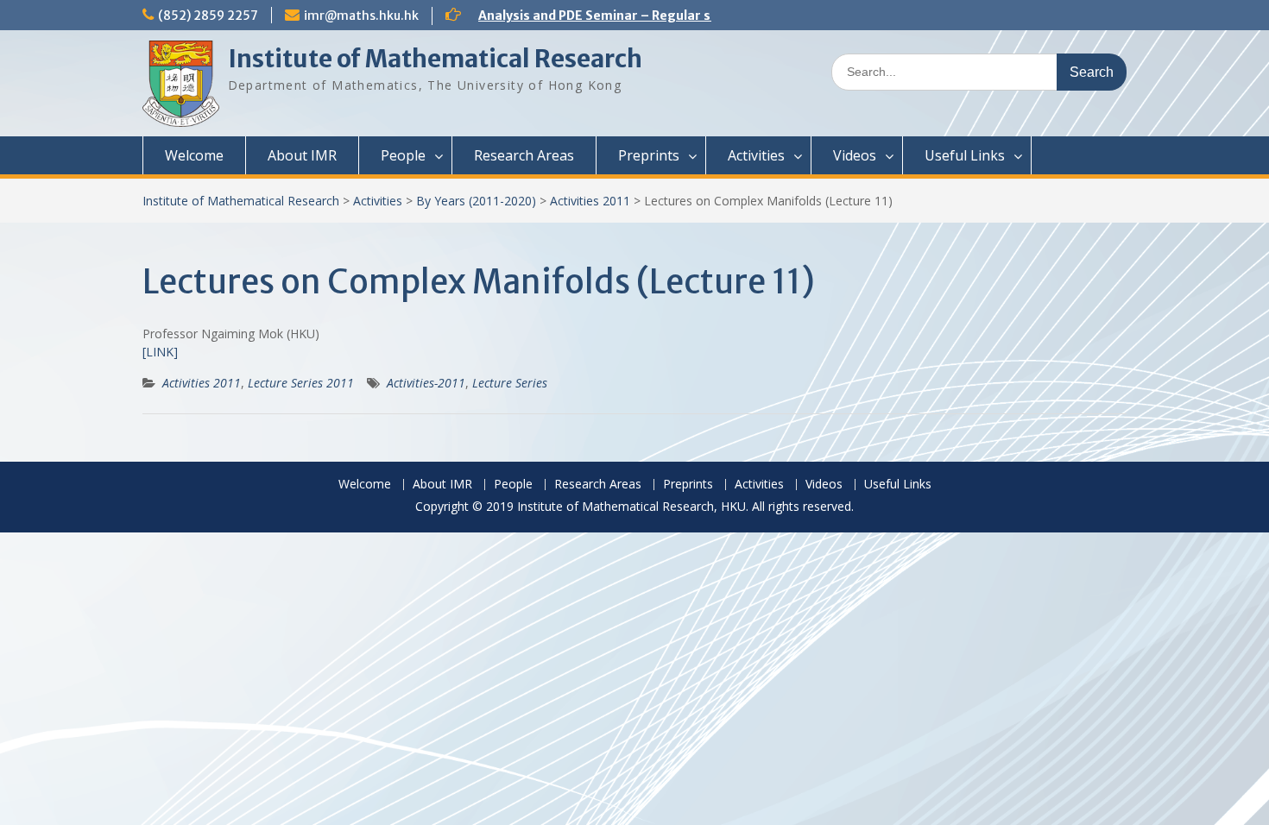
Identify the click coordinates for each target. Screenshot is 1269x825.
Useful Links (965, 155)
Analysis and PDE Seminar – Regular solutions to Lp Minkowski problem (698, 15)
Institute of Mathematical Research (435, 58)
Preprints (648, 155)
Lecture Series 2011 (301, 383)
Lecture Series (509, 383)
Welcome (194, 155)
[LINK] (160, 351)
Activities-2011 (426, 383)
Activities (756, 155)
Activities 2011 (590, 200)
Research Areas (524, 155)
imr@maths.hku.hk (361, 15)
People (403, 155)
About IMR (302, 155)
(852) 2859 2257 (208, 15)
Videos (854, 155)
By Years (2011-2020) (476, 200)
